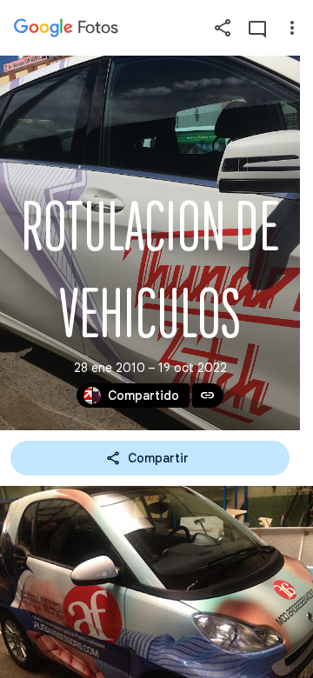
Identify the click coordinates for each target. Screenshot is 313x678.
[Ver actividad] (257, 27)
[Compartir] (222, 27)
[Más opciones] (292, 27)
